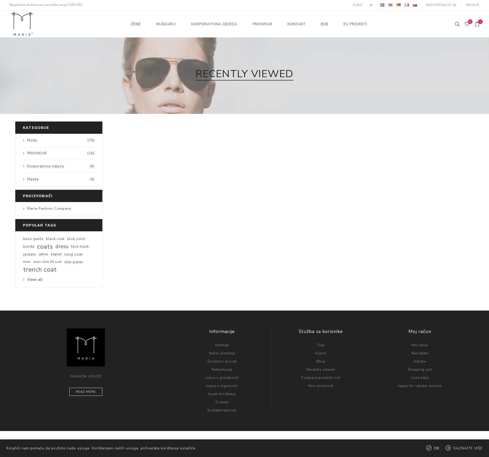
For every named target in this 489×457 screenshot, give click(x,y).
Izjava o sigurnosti (222, 386)
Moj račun (419, 345)
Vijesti (320, 353)
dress (62, 246)
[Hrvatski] (382, 5)
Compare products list (320, 377)
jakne (43, 254)
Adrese (420, 361)
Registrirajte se (441, 5)
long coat (73, 254)
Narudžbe (420, 353)
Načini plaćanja (222, 353)
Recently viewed (321, 369)
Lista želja (420, 377)
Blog (321, 361)
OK (436, 448)
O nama (221, 402)
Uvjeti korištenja (222, 394)
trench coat (40, 269)
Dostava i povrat (222, 361)
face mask (80, 246)
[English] (390, 5)
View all (35, 279)
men (27, 261)
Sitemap (222, 345)
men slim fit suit (47, 261)
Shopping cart (420, 369)
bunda (28, 246)
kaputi (56, 254)
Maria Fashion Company (49, 208)
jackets (29, 254)
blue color (76, 238)
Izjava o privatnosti (222, 377)
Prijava (472, 5)
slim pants (73, 261)
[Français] (407, 5)
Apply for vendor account (420, 386)
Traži (321, 345)
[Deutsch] (399, 5)
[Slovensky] (415, 5)
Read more (86, 392)
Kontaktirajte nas (222, 410)
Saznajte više (468, 448)
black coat (55, 238)
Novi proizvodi (321, 386)
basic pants (33, 238)
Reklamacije (222, 369)
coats (45, 246)
